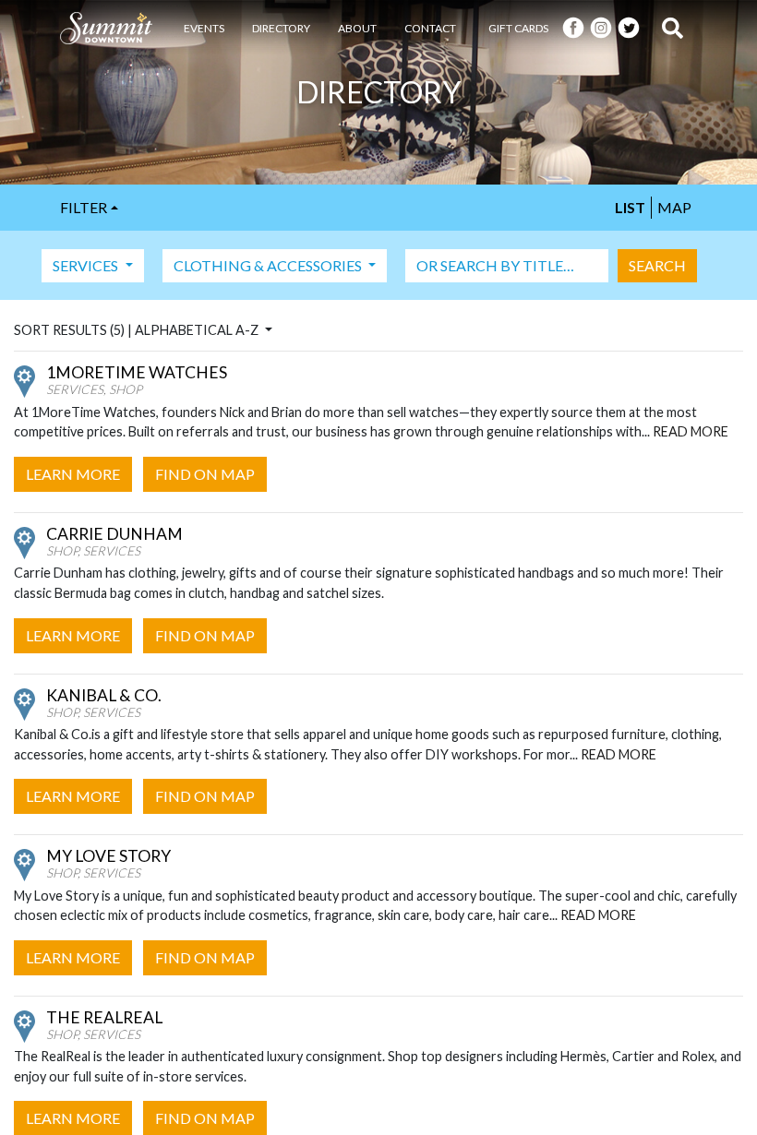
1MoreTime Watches (136, 372)
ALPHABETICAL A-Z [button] (198, 330)
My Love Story (108, 856)
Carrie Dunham (114, 534)
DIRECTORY (281, 28)
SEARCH (657, 265)
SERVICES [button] (87, 265)
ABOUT (357, 28)
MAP (674, 207)
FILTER (83, 207)
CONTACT (430, 28)
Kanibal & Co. (104, 695)
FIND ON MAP (205, 474)
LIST (630, 207)
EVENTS (204, 28)
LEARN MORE (73, 474)
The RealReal (104, 1017)
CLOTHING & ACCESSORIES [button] (269, 265)
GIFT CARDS (518, 28)
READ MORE (690, 431)
